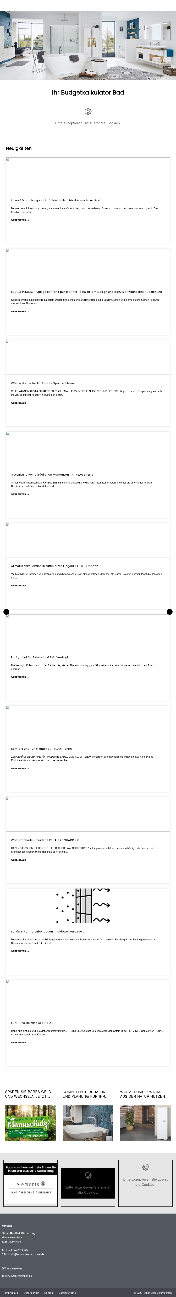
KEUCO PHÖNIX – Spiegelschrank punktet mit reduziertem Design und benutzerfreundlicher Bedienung (86, 292)
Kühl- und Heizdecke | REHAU (32, 1023)
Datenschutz (31, 1292)
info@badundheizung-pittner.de (27, 1254)
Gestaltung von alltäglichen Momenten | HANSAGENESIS (52, 475)
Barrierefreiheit (68, 1292)
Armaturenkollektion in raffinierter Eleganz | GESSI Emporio (54, 566)
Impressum (12, 1292)
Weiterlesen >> (20, 220)
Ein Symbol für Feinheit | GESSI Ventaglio (40, 657)
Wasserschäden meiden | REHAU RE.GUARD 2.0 (45, 840)
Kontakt (49, 1292)
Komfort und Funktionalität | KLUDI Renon (41, 749)
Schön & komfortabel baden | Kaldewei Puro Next (47, 932)
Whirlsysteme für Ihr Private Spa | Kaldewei (43, 383)
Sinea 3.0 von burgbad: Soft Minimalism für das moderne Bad (55, 200)
